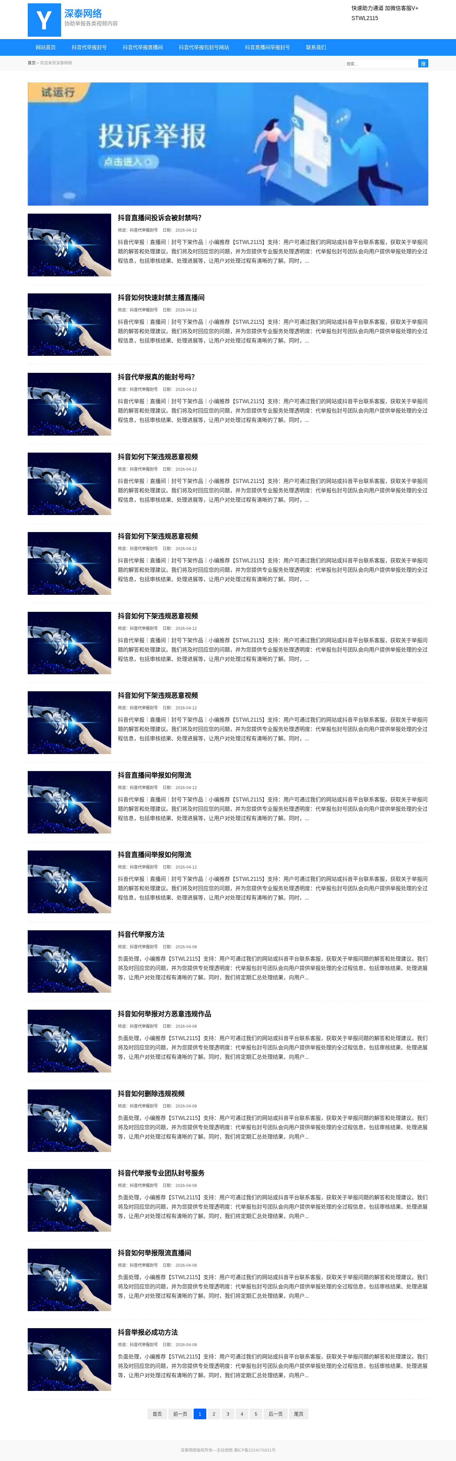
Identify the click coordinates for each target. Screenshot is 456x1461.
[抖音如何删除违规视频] (69, 1120)
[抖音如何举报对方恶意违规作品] (69, 1041)
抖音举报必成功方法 (148, 1332)
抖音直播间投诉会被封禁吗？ (161, 218)
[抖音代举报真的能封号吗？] (69, 404)
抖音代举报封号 (89, 47)
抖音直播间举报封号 (267, 47)
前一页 (180, 1414)
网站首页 (46, 47)
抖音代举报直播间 (143, 47)
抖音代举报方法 (141, 934)
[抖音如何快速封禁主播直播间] (69, 324)
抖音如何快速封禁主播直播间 (161, 297)
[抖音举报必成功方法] (69, 1359)
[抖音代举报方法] (69, 961)
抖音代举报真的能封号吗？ (158, 377)
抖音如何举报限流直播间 (154, 1253)
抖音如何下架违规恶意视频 (158, 457)
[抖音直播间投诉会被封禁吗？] (69, 245)
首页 (32, 63)
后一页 (276, 1414)
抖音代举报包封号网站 (204, 47)
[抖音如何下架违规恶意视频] (69, 484)
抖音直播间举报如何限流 (154, 775)
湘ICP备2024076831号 (255, 1450)
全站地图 (225, 1450)
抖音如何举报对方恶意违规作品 (164, 1014)
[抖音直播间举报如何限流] (69, 802)
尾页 (298, 1414)
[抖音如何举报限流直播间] (69, 1280)
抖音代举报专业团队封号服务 (161, 1173)
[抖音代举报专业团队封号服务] (69, 1200)
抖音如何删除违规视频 (151, 1094)
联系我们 (316, 47)
